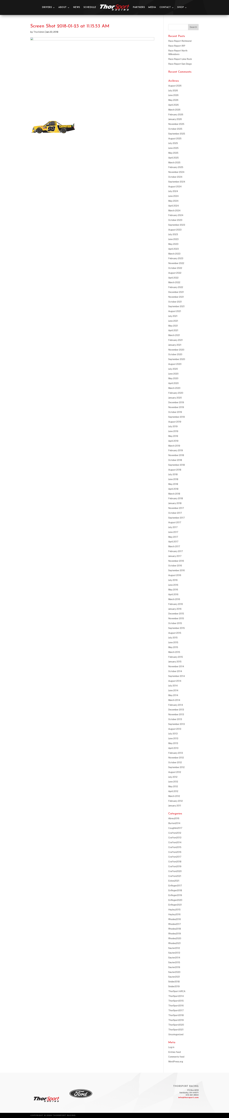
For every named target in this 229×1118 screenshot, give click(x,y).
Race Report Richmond (179, 41)
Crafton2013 (174, 837)
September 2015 (176, 628)
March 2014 (174, 700)
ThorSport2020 (176, 1025)
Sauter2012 (174, 948)
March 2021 (174, 335)
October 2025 (175, 129)
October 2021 (175, 302)
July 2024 (173, 191)
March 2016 (174, 599)
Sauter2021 (174, 977)
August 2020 (174, 364)
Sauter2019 (174, 967)
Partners (139, 7)
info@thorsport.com (188, 1097)
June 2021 (173, 321)
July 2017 (173, 527)
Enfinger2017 (175, 885)
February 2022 (175, 287)
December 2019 (176, 402)
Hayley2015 (174, 909)
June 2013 (173, 738)
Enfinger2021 (175, 905)
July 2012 (172, 777)
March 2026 (174, 109)
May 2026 (173, 100)
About (62, 7)
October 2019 (175, 412)
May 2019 (173, 436)
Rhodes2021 (174, 943)
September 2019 (176, 417)
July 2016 (173, 580)
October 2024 (175, 177)
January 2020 (175, 398)
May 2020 (173, 378)
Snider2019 (174, 986)
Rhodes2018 (174, 929)
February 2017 (175, 551)
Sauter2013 (174, 953)
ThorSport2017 (176, 1010)
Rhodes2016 (174, 919)
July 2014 (173, 685)
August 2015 (174, 633)
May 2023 (173, 244)
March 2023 (174, 253)
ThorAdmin (38, 32)
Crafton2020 (175, 871)
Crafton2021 (174, 876)
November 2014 (176, 666)
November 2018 (176, 455)
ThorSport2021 (176, 1029)
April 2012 (173, 791)
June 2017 (173, 532)
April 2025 (173, 157)
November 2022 (176, 263)
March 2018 (174, 494)
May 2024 (173, 201)
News (76, 7)
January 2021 (174, 345)
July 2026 (173, 90)
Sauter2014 (174, 957)
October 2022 (175, 268)
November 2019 (176, 407)
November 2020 (176, 350)
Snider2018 (174, 981)
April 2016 (173, 594)
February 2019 (175, 450)
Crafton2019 (174, 866)
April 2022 (173, 277)
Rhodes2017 (174, 924)
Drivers (47, 7)
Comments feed (176, 1056)
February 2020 (175, 393)
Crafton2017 (174, 857)
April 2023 (173, 249)
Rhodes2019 (174, 933)
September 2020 (176, 359)
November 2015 (176, 618)
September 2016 (176, 570)
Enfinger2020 (175, 900)
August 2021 (174, 311)
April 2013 (173, 748)
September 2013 (176, 724)
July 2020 (173, 369)
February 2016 (175, 604)
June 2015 (173, 642)
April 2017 (173, 541)
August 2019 (174, 422)
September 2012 (176, 767)
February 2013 (175, 753)
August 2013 (174, 729)
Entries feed (174, 1052)
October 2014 (175, 671)
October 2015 (175, 623)
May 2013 (173, 743)
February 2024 (175, 215)
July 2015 (173, 637)
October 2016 (175, 565)
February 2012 (175, 801)
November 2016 (176, 561)
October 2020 (175, 354)
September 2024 (176, 181)
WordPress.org (175, 1061)
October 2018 (175, 460)
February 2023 (175, 258)
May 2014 (173, 695)
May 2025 (173, 153)
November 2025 (176, 124)
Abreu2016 (173, 818)
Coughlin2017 (175, 828)
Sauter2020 (174, 972)
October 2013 (175, 719)
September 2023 (176, 225)
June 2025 (173, 148)
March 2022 (174, 282)
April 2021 (173, 330)
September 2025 (176, 133)
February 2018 (175, 498)
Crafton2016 (174, 852)
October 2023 (175, 220)
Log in (171, 1047)
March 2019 (174, 446)
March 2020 (174, 388)
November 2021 (176, 297)
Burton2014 (174, 823)
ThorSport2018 (176, 1015)
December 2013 (176, 709)
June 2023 (173, 239)
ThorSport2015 (176, 1001)
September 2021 (176, 306)
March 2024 (174, 210)
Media (152, 7)
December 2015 (176, 613)
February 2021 (175, 340)
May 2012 (173, 786)
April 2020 (173, 383)
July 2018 (173, 474)
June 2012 (173, 781)
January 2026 (175, 119)
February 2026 (175, 114)
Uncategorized (175, 1034)
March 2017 (174, 546)
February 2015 (175, 657)
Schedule (89, 7)
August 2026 (174, 85)
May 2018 (173, 484)
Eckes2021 (173, 881)
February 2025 (175, 167)
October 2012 (175, 762)
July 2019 (173, 426)
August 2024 (175, 186)
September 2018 (176, 465)
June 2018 (173, 479)
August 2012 (174, 772)
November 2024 (176, 172)
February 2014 (175, 705)
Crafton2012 (174, 833)
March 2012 (174, 796)
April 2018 (173, 489)
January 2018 (174, 503)
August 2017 (174, 522)
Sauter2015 (174, 962)
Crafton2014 (174, 842)
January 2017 (174, 556)
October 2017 (175, 513)
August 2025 (174, 138)
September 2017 (176, 518)
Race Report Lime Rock (180, 59)
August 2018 (174, 470)
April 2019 (173, 441)
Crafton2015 (174, 847)
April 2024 (173, 205)
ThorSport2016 (176, 1005)
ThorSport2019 (176, 1020)
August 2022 (174, 273)
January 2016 (174, 609)
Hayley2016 (174, 914)
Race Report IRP (176, 46)
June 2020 (173, 374)
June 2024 (173, 196)
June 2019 (173, 431)
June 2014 (173, 690)
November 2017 (176, 508)
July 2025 (173, 143)
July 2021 (172, 316)
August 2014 (174, 681)
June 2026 (173, 95)
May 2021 (173, 326)
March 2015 (174, 652)
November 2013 (176, 714)
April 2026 (173, 105)
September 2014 (176, 676)
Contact (165, 7)
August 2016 (174, 575)
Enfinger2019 (175, 895)
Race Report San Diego (180, 64)
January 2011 (174, 805)
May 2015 (173, 647)
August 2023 (174, 229)
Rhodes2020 (174, 938)
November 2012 (176, 757)
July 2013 (173, 733)
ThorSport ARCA (176, 991)
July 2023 (173, 234)
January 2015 (174, 661)
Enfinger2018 (175, 890)
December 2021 (176, 292)
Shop (180, 7)
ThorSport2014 (176, 996)
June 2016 (173, 585)
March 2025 (174, 162)
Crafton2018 (174, 861)
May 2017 (173, 537)
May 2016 (173, 589)
